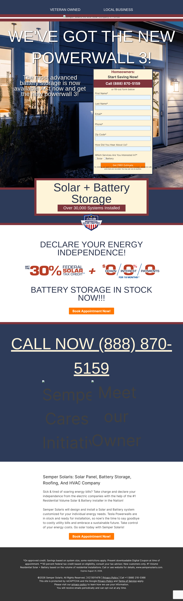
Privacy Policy (111, 577)
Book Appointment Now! (91, 311)
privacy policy (79, 584)
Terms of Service (127, 581)
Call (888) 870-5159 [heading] (123, 83)
